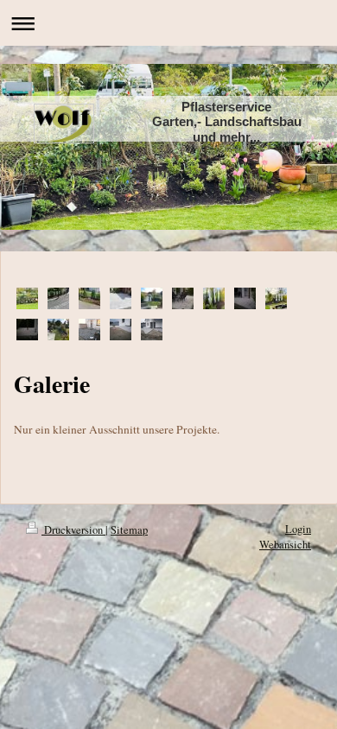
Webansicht (285, 544)
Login (298, 529)
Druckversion (73, 530)
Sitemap (129, 530)
